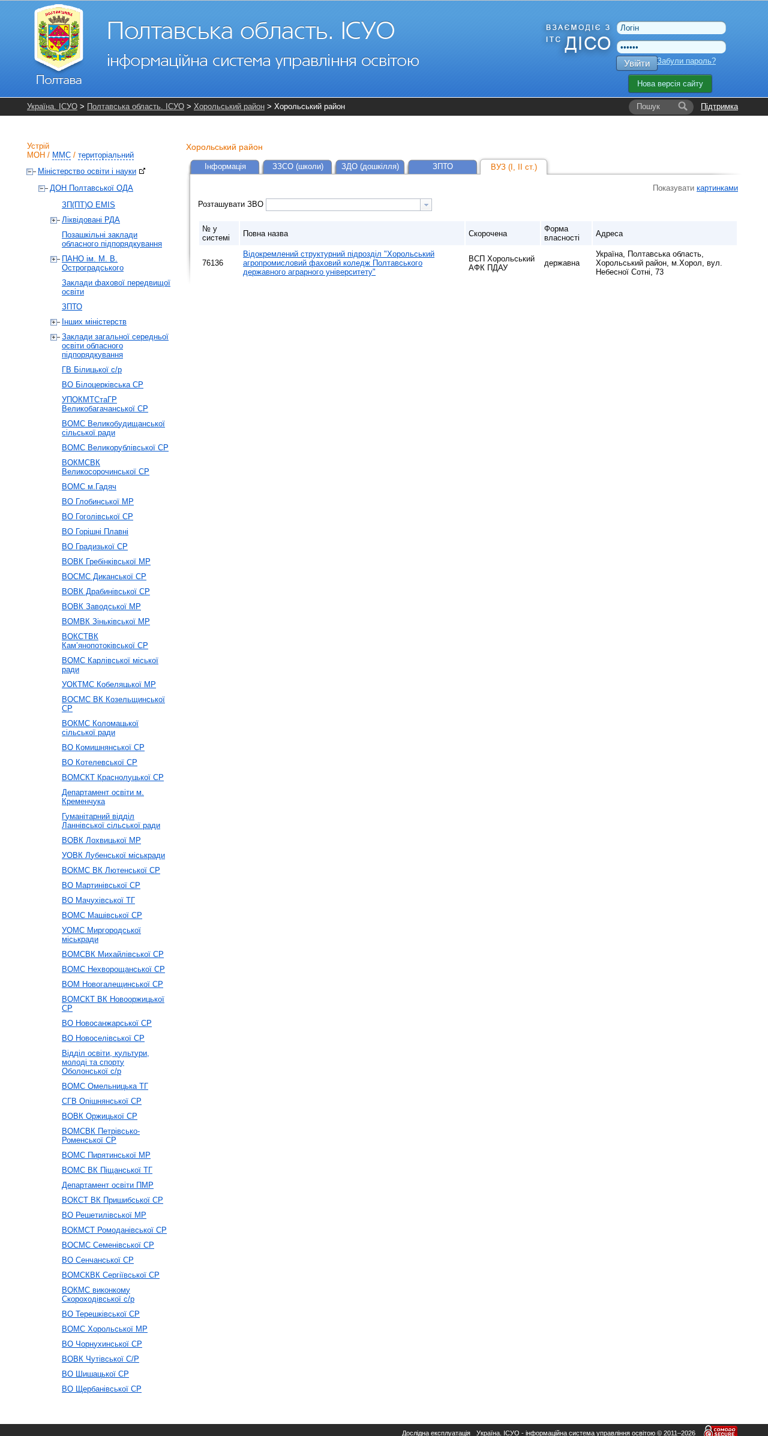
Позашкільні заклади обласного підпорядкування (112, 239)
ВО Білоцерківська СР (102, 384)
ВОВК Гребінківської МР (106, 561)
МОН (36, 154)
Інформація (225, 166)
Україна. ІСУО (52, 106)
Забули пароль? (686, 60)
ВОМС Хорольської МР (105, 1328)
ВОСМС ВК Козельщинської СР (113, 704)
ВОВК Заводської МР (101, 606)
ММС (61, 154)
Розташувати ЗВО (232, 204)
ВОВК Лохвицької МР (101, 840)
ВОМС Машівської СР (102, 915)
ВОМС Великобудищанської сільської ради (113, 428)
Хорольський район (229, 106)
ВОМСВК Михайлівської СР (113, 954)
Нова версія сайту (670, 83)
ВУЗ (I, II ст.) (514, 166)
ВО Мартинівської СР (101, 885)
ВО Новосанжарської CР (107, 1023)
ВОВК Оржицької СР (99, 1116)
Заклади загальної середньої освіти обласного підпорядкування (115, 345)
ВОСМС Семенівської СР (108, 1245)
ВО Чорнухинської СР (102, 1343)
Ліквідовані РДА (91, 219)
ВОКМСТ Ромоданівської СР (114, 1230)
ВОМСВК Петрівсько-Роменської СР (101, 1136)
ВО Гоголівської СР (97, 516)
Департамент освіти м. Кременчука (103, 797)
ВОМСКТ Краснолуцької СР (113, 777)
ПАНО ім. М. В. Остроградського (93, 263)
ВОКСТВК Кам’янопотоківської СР (105, 641)
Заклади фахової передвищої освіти (116, 287)
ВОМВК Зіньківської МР (106, 621)
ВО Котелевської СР (99, 762)
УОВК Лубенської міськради (113, 855)
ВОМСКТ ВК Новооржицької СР (113, 1004)
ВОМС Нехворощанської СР (113, 969)
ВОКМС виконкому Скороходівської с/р (98, 1294)
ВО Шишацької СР (95, 1373)
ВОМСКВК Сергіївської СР (111, 1275)
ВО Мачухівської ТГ (98, 900)
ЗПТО (72, 306)
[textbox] (343, 205)
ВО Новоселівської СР (103, 1038)
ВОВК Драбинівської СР (106, 591)
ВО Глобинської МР (98, 501)
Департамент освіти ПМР (108, 1185)
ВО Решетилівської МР (104, 1215)
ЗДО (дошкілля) (370, 166)
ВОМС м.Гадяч (89, 486)
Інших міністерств (94, 321)
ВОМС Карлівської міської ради (110, 665)
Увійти (637, 63)
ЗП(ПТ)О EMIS (88, 204)
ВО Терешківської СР (101, 1313)
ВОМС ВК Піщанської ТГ (107, 1170)
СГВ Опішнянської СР (102, 1101)
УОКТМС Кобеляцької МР (109, 684)
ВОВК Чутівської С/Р (100, 1358)
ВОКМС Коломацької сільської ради (100, 728)
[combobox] (349, 204)
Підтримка (719, 106)
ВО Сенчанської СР (98, 1260)
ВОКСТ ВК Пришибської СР (112, 1200)
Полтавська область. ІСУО (135, 106)
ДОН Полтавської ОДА (91, 187)
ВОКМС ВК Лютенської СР (111, 870)
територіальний (106, 154)
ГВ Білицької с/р (92, 369)
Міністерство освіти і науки (87, 171)
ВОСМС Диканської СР (104, 576)
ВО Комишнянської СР (103, 747)
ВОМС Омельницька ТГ (105, 1086)
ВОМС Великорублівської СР (115, 447)
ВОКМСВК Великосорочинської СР (105, 467)
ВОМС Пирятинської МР (106, 1155)
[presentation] (426, 204)
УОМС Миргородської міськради (101, 935)
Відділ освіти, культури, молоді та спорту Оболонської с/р (105, 1062)
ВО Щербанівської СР (102, 1388)
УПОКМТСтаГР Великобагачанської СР (105, 404)
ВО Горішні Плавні (95, 531)
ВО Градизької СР (95, 546)
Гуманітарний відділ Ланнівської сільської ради (111, 821)
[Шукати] (683, 106)
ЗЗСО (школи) (297, 166)
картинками (717, 187)
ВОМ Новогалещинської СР (112, 984)
